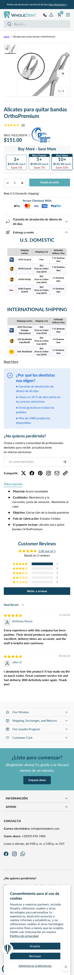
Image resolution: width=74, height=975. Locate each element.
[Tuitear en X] (23, 473)
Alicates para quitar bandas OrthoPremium (34, 36)
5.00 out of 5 (47, 551)
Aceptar (35, 946)
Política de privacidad (24, 936)
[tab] (13, 484)
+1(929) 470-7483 (25, 836)
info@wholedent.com (31, 828)
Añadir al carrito (49, 182)
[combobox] (37, 24)
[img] (13, 615)
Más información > (57, 4)
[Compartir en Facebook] (32, 473)
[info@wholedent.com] (57, 473)
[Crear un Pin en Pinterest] (40, 473)
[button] (20, 564)
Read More (11, 361)
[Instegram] (48, 473)
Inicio (6, 36)
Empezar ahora (37, 780)
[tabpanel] (37, 510)
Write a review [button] (37, 591)
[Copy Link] (65, 473)
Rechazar (35, 956)
